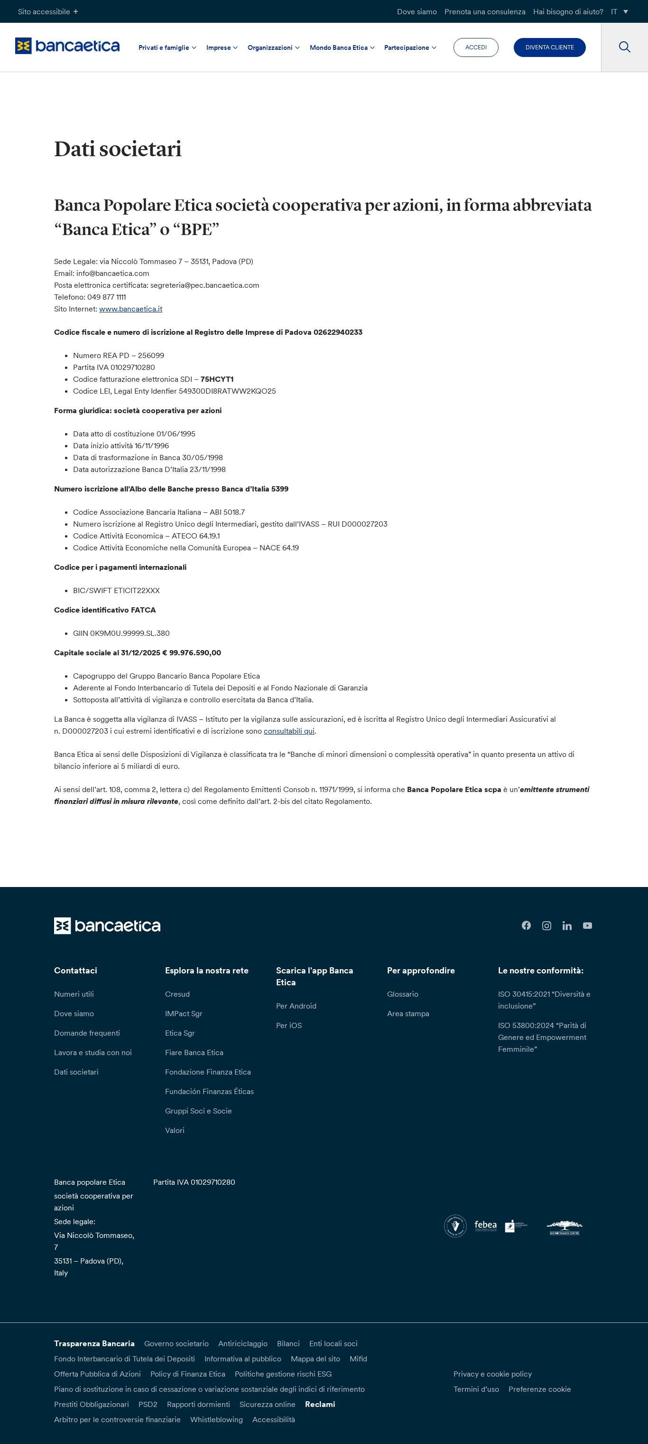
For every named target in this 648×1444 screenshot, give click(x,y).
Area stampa (408, 1013)
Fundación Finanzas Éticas (209, 1091)
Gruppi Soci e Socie (198, 1110)
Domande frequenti (87, 1033)
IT (614, 11)
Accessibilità (273, 1419)
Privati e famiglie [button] (164, 47)
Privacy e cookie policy (493, 1373)
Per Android (296, 1005)
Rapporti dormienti (198, 1404)
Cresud (177, 994)
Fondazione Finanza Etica (208, 1071)
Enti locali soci (333, 1343)
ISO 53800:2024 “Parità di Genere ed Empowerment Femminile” (542, 1037)
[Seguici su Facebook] (526, 925)
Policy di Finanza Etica (187, 1373)
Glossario (402, 994)
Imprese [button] (218, 47)
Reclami (320, 1404)
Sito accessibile (44, 11)
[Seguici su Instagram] (546, 925)
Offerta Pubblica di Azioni (97, 1373)
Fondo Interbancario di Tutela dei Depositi (124, 1358)
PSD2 (148, 1404)
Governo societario (176, 1343)
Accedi (476, 47)
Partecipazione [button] (406, 47)
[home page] (67, 46)
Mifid (358, 1358)
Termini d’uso (476, 1389)
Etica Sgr (180, 1033)
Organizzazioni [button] (270, 47)
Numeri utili (74, 994)
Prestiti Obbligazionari (91, 1404)
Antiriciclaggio (243, 1343)
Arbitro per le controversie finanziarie (117, 1419)
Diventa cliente (550, 47)
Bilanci (288, 1343)
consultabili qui (289, 731)
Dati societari (76, 1071)
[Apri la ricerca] (624, 47)
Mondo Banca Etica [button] (339, 47)
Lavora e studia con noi (93, 1052)
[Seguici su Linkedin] (567, 925)
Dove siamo (417, 11)
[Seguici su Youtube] (587, 925)
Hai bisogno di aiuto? (568, 11)
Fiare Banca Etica (194, 1052)
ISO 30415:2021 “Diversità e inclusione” (544, 999)
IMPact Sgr (184, 1013)
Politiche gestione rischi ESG (283, 1373)
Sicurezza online (268, 1404)
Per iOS (289, 1025)
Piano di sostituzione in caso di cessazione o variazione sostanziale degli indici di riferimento (209, 1389)
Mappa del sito (315, 1358)
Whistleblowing (216, 1419)
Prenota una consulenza (485, 11)
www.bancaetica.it (130, 308)
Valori (175, 1130)
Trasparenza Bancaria (94, 1343)
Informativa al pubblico (242, 1358)
